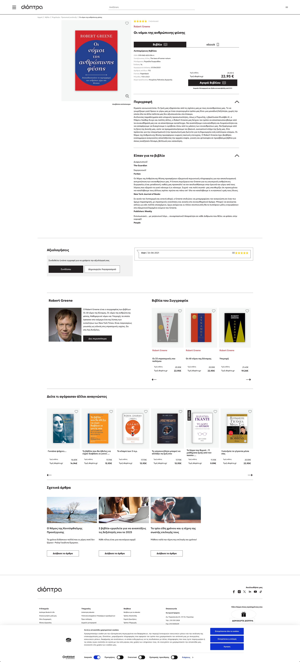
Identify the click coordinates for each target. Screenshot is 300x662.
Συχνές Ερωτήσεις (130, 619)
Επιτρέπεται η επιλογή (227, 639)
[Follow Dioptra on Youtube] (255, 591)
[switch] (120, 657)
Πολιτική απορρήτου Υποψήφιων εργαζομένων (98, 616)
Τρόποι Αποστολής (130, 616)
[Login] (282, 7)
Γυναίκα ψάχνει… (57, 451)
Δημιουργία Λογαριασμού (102, 269)
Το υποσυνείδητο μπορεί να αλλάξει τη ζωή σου (166, 452)
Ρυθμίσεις (186, 657)
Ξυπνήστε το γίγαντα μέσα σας (235, 452)
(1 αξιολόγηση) (153, 21)
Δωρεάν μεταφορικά (88, 623)
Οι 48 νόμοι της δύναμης (198, 358)
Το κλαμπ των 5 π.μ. (127, 451)
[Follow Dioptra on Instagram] (239, 591)
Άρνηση (227, 647)
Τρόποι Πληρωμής (130, 623)
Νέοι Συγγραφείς (45, 619)
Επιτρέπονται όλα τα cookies (227, 631)
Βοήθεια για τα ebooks (132, 612)
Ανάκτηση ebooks (87, 612)
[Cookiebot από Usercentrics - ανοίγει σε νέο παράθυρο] (68, 657)
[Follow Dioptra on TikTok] (260, 591)
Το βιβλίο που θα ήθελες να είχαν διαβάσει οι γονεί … (96, 452)
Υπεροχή (224, 358)
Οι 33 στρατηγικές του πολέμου (163, 359)
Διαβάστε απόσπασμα (121, 104)
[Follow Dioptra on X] (244, 591)
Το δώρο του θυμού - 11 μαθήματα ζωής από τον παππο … (199, 453)
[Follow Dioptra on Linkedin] (250, 591)
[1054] (96, 60)
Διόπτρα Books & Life (46, 612)
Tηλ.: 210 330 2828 (173, 620)
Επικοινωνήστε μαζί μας (48, 616)
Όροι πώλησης (86, 619)
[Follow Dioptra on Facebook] (234, 591)
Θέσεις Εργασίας (45, 623)
